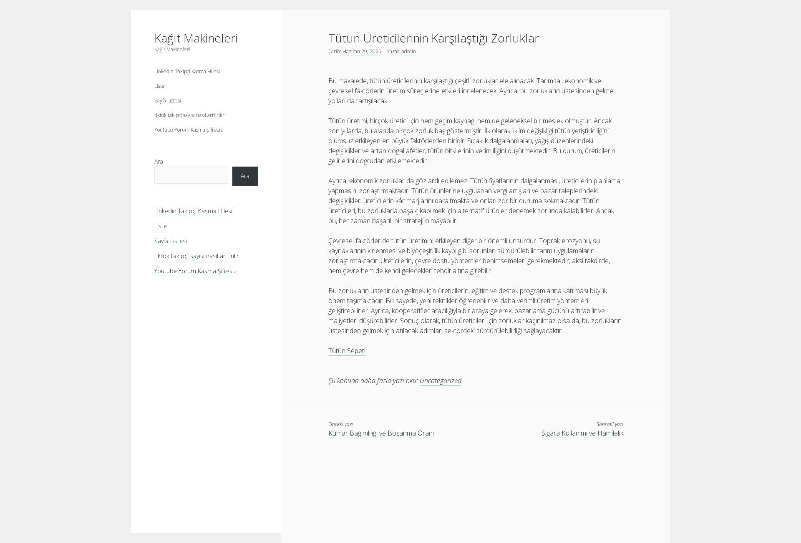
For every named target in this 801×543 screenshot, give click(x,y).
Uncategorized (440, 380)
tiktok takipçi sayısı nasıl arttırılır (189, 115)
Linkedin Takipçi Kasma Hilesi (187, 71)
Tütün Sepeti (346, 350)
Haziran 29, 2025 (362, 51)
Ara (158, 161)
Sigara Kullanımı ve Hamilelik (582, 433)
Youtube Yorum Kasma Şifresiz (188, 129)
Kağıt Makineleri (195, 38)
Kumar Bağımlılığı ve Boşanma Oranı (381, 433)
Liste (159, 86)
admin (409, 51)
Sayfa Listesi (167, 100)
